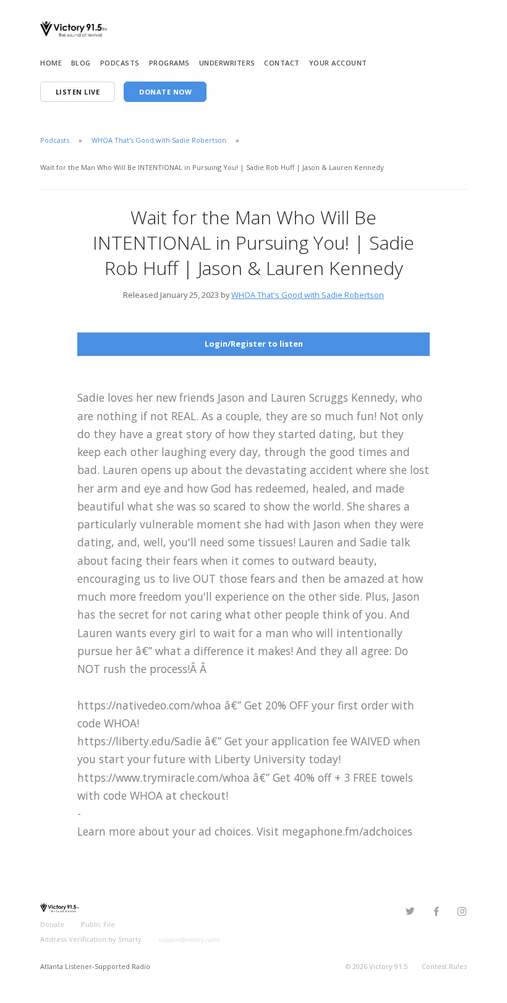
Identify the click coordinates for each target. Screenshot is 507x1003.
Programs (169, 62)
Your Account (338, 62)
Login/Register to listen (254, 343)
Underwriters (227, 62)
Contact (282, 62)
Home (51, 62)
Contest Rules (444, 966)
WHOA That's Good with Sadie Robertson (159, 140)
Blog (81, 62)
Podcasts (120, 62)
